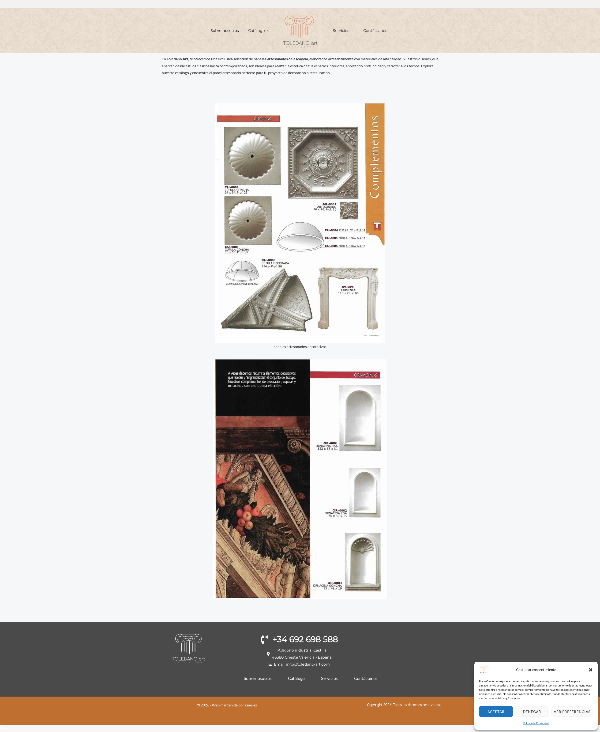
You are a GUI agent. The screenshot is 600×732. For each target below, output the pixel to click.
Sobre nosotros (224, 30)
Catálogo (256, 30)
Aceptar (496, 711)
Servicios (341, 30)
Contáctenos (366, 678)
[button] (590, 670)
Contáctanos (375, 30)
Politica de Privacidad (536, 723)
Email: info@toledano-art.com (302, 664)
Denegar (532, 711)
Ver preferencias (572, 711)
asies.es (251, 705)
